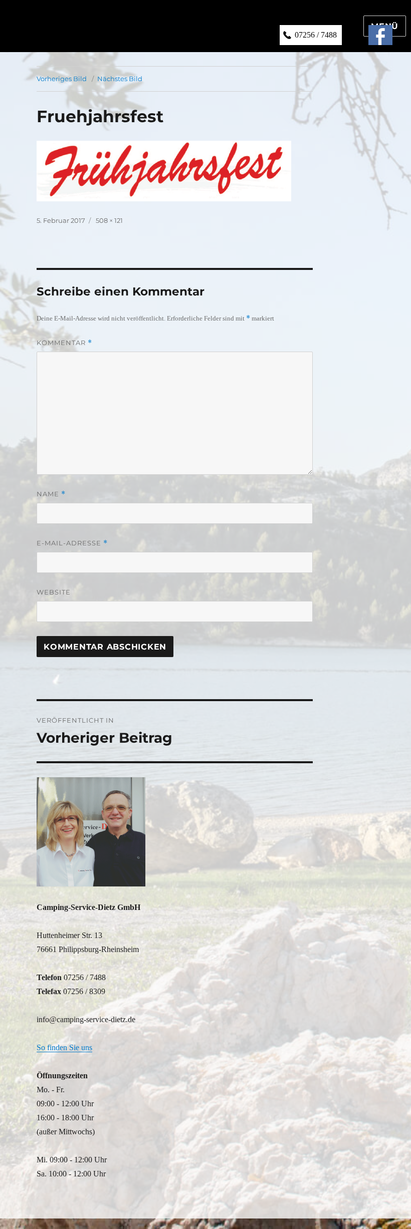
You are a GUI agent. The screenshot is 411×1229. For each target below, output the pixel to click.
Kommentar (64, 343)
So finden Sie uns (64, 1047)
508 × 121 (109, 220)
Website (54, 592)
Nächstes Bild (119, 79)
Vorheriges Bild (62, 79)
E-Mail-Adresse (72, 543)
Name (51, 494)
